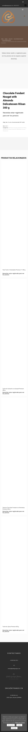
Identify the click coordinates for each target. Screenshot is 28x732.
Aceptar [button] (19, 725)
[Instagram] (7, 2)
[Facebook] (2, 2)
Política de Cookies (20, 722)
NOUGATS (13, 129)
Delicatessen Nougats (13, 127)
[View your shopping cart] (25, 17)
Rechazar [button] (14, 728)
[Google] (11, 2)
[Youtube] (9, 2)
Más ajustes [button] (11, 725)
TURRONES (18, 129)
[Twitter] (5, 2)
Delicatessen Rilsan (22, 127)
